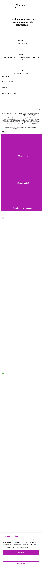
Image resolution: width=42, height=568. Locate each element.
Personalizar (21, 558)
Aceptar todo (21, 552)
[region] (21, 550)
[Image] (23, 145)
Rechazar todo (21, 563)
